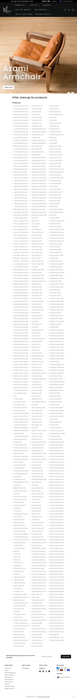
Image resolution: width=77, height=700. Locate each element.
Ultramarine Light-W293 (57, 272)
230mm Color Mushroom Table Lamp (25, 166)
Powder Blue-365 (37, 307)
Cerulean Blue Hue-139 (39, 608)
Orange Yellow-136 (38, 356)
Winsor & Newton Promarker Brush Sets (62, 465)
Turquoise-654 (36, 611)
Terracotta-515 (36, 255)
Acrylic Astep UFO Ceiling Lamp (23, 129)
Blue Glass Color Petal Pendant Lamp (25, 215)
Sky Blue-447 (18, 476)
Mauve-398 (35, 597)
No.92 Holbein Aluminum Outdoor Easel (26, 157)
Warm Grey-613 (36, 393)
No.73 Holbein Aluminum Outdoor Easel (26, 152)
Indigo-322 (53, 120)
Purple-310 (35, 321)
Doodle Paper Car (19, 410)
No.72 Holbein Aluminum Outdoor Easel (26, 149)
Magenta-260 (36, 491)
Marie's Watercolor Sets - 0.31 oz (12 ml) (62, 557)
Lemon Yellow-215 (19, 525)
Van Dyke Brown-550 (38, 407)
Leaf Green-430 (37, 290)
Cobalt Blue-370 (37, 304)
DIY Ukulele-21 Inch (19, 404)
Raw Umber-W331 (55, 200)
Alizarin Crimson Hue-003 (40, 585)
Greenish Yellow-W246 (57, 344)
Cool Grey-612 (36, 396)
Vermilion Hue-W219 (56, 402)
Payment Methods (10, 673)
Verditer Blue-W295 (56, 267)
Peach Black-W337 (56, 183)
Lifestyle (34, 5)
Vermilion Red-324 (19, 505)
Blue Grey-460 (18, 462)
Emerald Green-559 (20, 445)
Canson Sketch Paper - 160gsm (60, 516)
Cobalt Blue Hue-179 (38, 606)
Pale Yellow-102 (36, 534)
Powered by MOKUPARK (43, 696)
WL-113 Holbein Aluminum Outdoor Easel (26, 264)
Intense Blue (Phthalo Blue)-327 (42, 614)
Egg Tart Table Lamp (20, 172)
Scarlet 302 (17, 508)
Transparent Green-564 (21, 436)
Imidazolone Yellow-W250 (58, 333)
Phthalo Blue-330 (37, 473)
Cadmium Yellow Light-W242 (59, 353)
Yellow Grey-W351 (55, 166)
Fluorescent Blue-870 (38, 200)
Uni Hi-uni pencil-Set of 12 (58, 134)
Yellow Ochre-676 (19, 577)
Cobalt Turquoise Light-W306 (59, 238)
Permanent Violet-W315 (57, 221)
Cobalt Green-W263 (56, 318)
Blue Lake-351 (36, 312)
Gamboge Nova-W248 (57, 338)
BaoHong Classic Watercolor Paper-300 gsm (46, 172)
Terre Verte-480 (37, 436)
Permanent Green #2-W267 (58, 307)
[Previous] (68, 93)
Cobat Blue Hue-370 (38, 456)
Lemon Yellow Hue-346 (39, 562)
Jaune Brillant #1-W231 (57, 384)
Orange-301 (17, 511)
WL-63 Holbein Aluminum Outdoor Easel (26, 267)
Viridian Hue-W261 (55, 324)
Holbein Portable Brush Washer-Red (25, 430)
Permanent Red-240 (38, 338)
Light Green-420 (37, 292)
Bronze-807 (35, 221)
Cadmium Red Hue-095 (39, 580)
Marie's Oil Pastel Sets (56, 519)
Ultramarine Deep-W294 (57, 269)
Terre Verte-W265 (55, 312)
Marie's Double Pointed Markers (60, 499)
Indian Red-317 (54, 109)
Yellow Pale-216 (19, 522)
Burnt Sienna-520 (37, 252)
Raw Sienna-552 (37, 637)
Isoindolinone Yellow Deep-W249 (60, 335)
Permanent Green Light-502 (23, 459)
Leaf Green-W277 (55, 290)
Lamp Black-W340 (55, 175)
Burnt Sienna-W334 (56, 192)
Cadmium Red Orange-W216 (59, 410)
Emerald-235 (36, 626)
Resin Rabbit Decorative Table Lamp (25, 175)
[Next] (72, 93)
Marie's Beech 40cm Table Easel (42, 160)
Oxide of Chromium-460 (39, 281)
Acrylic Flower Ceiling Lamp (22, 155)
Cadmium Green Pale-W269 (58, 304)
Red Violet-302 (36, 482)
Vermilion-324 (18, 562)
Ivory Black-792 (19, 646)
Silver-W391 (53, 140)
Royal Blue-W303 (55, 246)
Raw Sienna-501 (37, 422)
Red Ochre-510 (36, 419)
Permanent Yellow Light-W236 (59, 370)
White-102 (17, 574)
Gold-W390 (53, 143)
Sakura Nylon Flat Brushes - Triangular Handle (46, 166)
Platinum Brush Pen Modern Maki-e (61, 453)
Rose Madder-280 (37, 330)
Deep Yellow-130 (37, 359)
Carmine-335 (36, 137)
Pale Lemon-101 (36, 367)
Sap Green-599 (37, 634)
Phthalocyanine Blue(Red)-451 (23, 471)
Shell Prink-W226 (55, 393)
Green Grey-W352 (55, 163)
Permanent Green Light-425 (40, 453)
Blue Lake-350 (36, 465)
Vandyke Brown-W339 (57, 177)
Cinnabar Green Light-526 (22, 448)
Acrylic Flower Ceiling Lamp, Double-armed (27, 137)
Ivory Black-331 (54, 126)
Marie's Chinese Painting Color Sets (61, 545)
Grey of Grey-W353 (56, 160)
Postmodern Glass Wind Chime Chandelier (27, 117)
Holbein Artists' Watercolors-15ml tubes (26, 376)
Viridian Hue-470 (37, 439)
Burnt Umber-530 (37, 249)
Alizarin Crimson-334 (20, 496)
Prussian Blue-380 (37, 301)
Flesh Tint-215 (36, 514)
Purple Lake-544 (37, 594)
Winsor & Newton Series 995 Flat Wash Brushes (28, 347)
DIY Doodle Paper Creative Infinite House (27, 407)
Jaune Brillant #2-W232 (57, 381)
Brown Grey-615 (37, 390)
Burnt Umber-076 (55, 111)
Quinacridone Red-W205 (57, 442)
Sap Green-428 (37, 516)
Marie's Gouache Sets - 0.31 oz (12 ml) (61, 560)
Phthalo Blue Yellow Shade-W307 (60, 235)
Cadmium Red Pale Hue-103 (40, 577)
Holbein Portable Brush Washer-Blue (25, 427)
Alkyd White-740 (37, 425)
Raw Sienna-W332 (55, 198)
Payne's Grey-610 (37, 471)
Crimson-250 (36, 335)
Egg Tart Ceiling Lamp (21, 163)
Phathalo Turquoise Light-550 (23, 623)
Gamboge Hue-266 (38, 568)
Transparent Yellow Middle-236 (24, 514)
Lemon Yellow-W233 (56, 379)
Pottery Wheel (18, 399)
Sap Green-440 (37, 287)
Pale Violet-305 (37, 324)
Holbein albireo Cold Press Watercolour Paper (28, 287)
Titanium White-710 (38, 232)
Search (7, 670)
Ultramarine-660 (37, 603)
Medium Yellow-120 (38, 361)
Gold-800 (35, 226)
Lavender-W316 (54, 218)
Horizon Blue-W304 (56, 244)
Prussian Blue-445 (19, 479)
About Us (7, 684)
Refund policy (9, 677)
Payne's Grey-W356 (56, 155)
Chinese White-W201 (56, 448)
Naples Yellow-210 (19, 531)
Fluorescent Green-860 (39, 203)
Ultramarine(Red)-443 (21, 482)
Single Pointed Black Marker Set (24, 295)
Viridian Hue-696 (37, 623)
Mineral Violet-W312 (56, 226)
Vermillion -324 (18, 591)
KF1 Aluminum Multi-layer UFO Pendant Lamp (28, 126)
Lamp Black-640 (37, 387)
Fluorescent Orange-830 (39, 212)
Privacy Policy (9, 682)
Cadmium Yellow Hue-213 (22, 528)
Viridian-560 (18, 442)
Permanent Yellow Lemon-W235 (60, 373)
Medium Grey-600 (37, 244)
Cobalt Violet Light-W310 (57, 229)
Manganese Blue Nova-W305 (59, 241)
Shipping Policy (9, 679)
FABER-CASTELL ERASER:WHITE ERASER (61, 611)
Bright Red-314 (36, 155)
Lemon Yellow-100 (37, 370)
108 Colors (53, 137)
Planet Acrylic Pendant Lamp (23, 120)
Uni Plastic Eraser (37, 376)
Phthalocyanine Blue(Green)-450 (24, 473)
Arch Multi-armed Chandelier (23, 111)
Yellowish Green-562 (20, 439)
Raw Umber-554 (37, 643)
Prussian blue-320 (37, 476)
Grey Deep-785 (37, 117)
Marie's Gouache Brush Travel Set (60, 528)
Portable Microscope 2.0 (21, 281)
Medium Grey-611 (37, 399)
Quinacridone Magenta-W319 (59, 212)
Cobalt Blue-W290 (55, 281)
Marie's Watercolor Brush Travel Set (61, 531)
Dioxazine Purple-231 (38, 600)
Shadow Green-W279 (56, 284)
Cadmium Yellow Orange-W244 (60, 347)
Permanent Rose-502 (38, 588)
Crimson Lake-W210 (56, 427)
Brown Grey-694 (37, 149)
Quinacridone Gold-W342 (58, 169)
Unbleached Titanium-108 (22, 537)
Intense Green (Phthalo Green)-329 (43, 620)
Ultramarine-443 (19, 600)
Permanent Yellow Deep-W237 (59, 367)
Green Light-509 (19, 453)
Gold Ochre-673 (37, 120)
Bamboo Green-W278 (57, 287)
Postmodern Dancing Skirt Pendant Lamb (27, 114)
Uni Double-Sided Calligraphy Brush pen (44, 379)
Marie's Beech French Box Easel (59, 620)
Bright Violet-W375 (56, 146)
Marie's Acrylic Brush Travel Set (59, 534)
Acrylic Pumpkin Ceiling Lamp (23, 160)
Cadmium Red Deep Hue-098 (41, 583)
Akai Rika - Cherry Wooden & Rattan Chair (27, 255)
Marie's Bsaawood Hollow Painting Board (63, 591)
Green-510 (17, 554)
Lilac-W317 (53, 215)
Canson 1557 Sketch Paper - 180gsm (61, 511)
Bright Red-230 (36, 505)
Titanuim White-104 (20, 542)
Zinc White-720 (36, 229)
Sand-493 (35, 267)
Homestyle (20, 5)
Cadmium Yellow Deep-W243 (59, 350)
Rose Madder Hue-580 (39, 591)
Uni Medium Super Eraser (39, 539)
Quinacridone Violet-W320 (58, 209)
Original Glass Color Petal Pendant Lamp (27, 218)
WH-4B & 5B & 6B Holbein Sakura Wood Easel (28, 134)
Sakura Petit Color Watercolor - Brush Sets (45, 198)
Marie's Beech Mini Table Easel (41, 157)
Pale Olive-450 (36, 284)
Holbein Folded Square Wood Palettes (26, 419)
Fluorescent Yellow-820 (39, 215)
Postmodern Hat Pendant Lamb (24, 106)
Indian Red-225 (37, 508)
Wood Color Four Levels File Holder (25, 298)
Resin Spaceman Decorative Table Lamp (27, 169)
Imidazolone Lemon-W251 (58, 330)
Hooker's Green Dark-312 (39, 629)
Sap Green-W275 (55, 292)
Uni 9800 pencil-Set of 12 (39, 557)
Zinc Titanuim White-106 (21, 539)
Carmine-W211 (54, 425)
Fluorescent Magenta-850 (40, 206)
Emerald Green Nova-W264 (58, 315)
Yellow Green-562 (19, 583)
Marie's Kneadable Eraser (58, 562)
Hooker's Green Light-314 (39, 631)
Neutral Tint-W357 (55, 152)
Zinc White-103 (18, 545)
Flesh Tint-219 (18, 516)
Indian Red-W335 (55, 189)
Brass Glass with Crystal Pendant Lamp (26, 209)
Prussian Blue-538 (37, 617)
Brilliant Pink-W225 (55, 396)
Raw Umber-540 (37, 246)
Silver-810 (35, 218)
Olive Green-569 (19, 634)
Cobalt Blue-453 (19, 468)
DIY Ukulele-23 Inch (20, 402)
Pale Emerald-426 (37, 450)
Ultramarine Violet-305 (39, 479)
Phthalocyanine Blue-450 (22, 620)
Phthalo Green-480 (38, 275)
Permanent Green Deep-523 (23, 450)
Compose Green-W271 (57, 298)
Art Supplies (41, 10)
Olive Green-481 (37, 272)
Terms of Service (9, 675)
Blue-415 (16, 551)
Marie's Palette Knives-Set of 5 (59, 496)
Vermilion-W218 (54, 404)
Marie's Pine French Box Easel (59, 623)
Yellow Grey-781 (19, 580)
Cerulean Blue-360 (38, 310)
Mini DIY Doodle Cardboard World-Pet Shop (27, 333)
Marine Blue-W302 (55, 249)
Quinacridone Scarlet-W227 (58, 390)
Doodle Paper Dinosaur (21, 413)
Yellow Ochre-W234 (56, 376)
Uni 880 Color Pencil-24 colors (41, 554)
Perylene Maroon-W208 (57, 433)
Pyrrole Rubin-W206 (56, 439)
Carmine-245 (36, 502)
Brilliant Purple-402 (20, 488)
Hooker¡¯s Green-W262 (57, 321)
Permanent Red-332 (20, 499)
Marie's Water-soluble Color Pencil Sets (62, 494)
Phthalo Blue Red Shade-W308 (59, 232)
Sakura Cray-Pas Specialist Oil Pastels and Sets (47, 177)
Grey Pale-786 (36, 111)
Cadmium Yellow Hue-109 (40, 571)
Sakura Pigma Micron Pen (40, 373)
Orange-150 (35, 350)
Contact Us (8, 668)
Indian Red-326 (19, 502)
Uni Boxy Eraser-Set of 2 (39, 542)
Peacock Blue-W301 (56, 252)
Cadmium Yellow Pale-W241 (58, 356)
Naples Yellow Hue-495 (39, 430)
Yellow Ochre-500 (37, 261)
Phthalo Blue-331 (37, 318)
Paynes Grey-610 (37, 241)
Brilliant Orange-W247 (57, 341)
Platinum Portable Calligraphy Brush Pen (62, 456)
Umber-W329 (54, 206)
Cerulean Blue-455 (20, 465)
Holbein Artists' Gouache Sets (59, 450)
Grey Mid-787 (36, 114)
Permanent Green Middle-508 (23, 456)
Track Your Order (23, 14)
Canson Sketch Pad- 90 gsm (59, 505)
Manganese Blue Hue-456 (22, 640)
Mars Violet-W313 (55, 223)
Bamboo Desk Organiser (21, 304)
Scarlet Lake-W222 (55, 399)
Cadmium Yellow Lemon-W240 (59, 359)
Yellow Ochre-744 (37, 640)
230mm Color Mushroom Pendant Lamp (26, 189)
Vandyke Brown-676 (56, 114)
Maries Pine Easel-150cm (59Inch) (60, 600)
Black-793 (17, 557)
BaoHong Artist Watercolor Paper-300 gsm (45, 175)
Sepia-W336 (54, 186)
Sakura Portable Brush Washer (23, 335)
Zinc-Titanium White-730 (39, 402)
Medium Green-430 (38, 445)
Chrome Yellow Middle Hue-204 (24, 534)
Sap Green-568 (19, 433)
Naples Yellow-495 (38, 264)
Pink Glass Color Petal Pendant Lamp (25, 212)
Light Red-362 (54, 106)
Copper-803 (36, 223)
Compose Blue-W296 (56, 264)
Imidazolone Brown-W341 (58, 172)
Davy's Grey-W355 (56, 157)
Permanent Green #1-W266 (58, 310)
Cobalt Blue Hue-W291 (57, 278)
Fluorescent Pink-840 (38, 209)
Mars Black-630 (37, 235)
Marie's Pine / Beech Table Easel (60, 597)
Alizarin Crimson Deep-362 (22, 491)
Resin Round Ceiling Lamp (22, 146)
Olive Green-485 (37, 433)
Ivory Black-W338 (55, 180)
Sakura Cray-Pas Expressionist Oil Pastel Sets (46, 186)
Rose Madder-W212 (56, 422)
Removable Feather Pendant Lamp (25, 109)
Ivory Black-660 (37, 384)
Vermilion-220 (36, 344)
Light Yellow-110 (36, 364)
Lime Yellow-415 (37, 295)
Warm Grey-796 (19, 585)
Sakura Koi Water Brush (39, 192)
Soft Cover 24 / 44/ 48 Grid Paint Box (61, 577)
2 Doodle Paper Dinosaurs (22, 390)
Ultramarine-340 (37, 315)
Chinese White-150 (56, 132)
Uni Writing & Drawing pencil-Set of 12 (43, 560)
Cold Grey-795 (36, 123)
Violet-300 (35, 327)
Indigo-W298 (54, 258)
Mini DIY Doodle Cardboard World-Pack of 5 (28, 318)
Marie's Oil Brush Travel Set (58, 537)
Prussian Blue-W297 (56, 261)
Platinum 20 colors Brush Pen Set (24, 387)
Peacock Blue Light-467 (21, 626)
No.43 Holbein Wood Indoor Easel (24, 132)
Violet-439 (17, 485)
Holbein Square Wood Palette (23, 422)
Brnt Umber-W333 (55, 195)
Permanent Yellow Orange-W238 (60, 364)
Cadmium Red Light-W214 (58, 416)
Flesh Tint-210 (36, 347)
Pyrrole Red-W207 (55, 436)
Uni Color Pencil (37, 545)
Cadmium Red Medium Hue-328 (42, 143)
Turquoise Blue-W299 (56, 255)
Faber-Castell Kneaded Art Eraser (60, 614)
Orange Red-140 (37, 353)
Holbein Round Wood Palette (23, 425)
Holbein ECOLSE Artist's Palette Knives (25, 416)
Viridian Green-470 (38, 278)
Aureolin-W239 (54, 361)
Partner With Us (43, 14)
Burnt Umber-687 (37, 146)
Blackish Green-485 (38, 269)
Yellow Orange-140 (38, 522)
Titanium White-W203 (56, 445)
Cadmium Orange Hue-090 (40, 574)
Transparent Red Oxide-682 (23, 603)
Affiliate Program (9, 688)
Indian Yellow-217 (19, 519)
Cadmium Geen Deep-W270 (59, 301)
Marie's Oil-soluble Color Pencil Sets (61, 488)
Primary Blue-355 (37, 462)
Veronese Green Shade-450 (41, 442)
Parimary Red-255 (37, 496)
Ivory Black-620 (37, 238)
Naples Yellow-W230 (56, 387)
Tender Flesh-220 (19, 548)
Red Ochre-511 (36, 258)
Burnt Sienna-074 (37, 646)
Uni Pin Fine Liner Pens (38, 551)
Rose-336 (17, 494)
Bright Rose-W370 (55, 149)
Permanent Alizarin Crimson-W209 (60, 430)
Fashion (47, 5)
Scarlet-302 (17, 565)
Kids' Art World (23, 10)
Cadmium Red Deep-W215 (58, 413)
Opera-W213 (54, 419)
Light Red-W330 (55, 203)
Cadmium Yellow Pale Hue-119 (41, 565)
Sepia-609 (53, 117)
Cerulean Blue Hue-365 (39, 459)
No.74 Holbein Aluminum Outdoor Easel (26, 143)
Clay (15, 396)
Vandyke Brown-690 (20, 594)
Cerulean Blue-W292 (56, 275)
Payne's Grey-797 (19, 629)
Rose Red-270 (36, 333)
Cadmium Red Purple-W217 (58, 407)
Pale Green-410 (36, 298)
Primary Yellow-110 (37, 531)
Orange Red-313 (19, 631)
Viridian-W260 (54, 327)
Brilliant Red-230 (37, 341)
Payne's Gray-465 (55, 123)
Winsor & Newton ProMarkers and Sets (62, 468)
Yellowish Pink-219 (19, 568)
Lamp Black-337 (55, 129)
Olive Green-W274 (55, 295)
